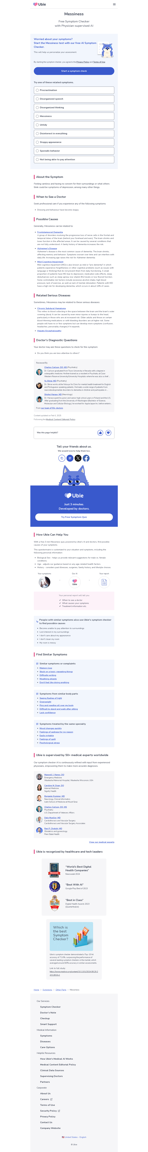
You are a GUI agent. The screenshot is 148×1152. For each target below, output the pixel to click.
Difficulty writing (48, 675)
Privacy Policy (82, 62)
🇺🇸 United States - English (74, 1137)
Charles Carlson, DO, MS (55, 367)
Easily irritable (47, 735)
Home (36, 989)
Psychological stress (50, 742)
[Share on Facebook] (86, 458)
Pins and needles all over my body (56, 705)
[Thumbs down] (108, 433)
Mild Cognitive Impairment (50, 261)
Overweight (45, 701)
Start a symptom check (74, 71)
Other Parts (61, 989)
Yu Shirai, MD (50, 381)
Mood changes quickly (51, 728)
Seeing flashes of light (51, 698)
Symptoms (47, 989)
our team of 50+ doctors (52, 408)
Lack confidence (48, 712)
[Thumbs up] (100, 433)
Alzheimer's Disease (47, 248)
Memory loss (46, 668)
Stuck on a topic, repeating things (56, 671)
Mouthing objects (48, 678)
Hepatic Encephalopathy (49, 330)
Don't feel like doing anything (54, 682)
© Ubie (74, 1144)
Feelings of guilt (48, 739)
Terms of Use (99, 62)
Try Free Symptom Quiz (74, 517)
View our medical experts (101, 842)
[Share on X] (78, 458)
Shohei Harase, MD (53, 394)
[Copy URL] (61, 458)
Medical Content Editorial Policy (60, 419)
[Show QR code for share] (69, 458)
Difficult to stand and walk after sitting (59, 709)
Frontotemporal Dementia (50, 232)
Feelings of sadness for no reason (56, 732)
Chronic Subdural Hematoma (51, 308)
